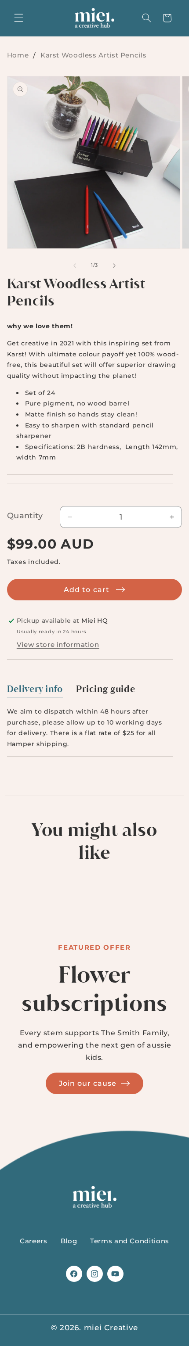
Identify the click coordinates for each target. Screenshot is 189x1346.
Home (18, 55)
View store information (58, 645)
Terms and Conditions (129, 1241)
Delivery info (35, 689)
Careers (33, 1241)
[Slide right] (114, 265)
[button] (18, 18)
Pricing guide (105, 689)
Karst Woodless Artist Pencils (93, 55)
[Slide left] (74, 265)
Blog (69, 1241)
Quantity (25, 515)
